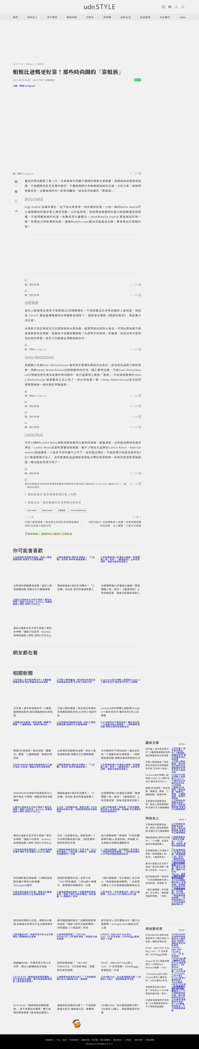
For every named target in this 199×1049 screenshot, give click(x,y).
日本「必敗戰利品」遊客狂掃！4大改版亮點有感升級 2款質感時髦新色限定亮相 (76, 839)
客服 (65, 1040)
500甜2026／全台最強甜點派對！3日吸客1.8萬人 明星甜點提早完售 (120, 1008)
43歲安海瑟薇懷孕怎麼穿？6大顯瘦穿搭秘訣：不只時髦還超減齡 (158, 1003)
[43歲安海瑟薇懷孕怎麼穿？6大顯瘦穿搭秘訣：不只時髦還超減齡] (179, 1003)
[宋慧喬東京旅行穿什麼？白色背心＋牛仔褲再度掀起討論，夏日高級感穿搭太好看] (179, 990)
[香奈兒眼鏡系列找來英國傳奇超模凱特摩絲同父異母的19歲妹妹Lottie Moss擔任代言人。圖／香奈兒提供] (83, 479)
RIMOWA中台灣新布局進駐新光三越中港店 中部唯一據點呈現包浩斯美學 (33, 796)
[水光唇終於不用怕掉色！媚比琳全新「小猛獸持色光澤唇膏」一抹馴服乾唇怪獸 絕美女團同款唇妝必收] (121, 734)
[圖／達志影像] (83, 280)
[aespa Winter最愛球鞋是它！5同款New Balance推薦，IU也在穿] (179, 964)
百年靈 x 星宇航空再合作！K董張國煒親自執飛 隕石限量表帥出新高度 (33, 711)
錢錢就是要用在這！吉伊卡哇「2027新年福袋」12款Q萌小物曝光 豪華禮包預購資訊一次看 (76, 881)
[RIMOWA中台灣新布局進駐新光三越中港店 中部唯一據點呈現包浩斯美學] (33, 777)
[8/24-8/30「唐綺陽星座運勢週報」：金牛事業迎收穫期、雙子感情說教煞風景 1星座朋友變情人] (33, 989)
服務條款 (85, 1040)
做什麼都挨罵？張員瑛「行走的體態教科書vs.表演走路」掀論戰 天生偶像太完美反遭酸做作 (120, 839)
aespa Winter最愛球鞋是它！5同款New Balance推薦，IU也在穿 (157, 965)
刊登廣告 (49, 1040)
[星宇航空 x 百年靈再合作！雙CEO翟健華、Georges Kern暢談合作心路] (121, 904)
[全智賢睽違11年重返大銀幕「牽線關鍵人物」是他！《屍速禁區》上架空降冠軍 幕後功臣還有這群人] (121, 569)
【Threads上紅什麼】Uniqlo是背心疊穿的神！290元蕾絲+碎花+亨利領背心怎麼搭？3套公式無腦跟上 (157, 980)
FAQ (58, 1040)
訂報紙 (128, 1040)
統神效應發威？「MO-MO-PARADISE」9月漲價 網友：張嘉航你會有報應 (76, 966)
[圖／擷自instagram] (77, 127)
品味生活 (125, 17)
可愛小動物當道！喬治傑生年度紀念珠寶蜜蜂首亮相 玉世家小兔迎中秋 (77, 711)
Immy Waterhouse (78, 510)
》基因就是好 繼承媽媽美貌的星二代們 (50, 494)
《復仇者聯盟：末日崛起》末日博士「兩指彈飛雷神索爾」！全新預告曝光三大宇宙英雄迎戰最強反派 (120, 881)
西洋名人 (41, 64)
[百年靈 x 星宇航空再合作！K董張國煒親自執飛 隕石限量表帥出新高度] (33, 692)
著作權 (95, 1040)
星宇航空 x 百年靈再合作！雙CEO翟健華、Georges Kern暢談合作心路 (120, 923)
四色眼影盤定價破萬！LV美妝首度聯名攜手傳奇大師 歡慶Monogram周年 (32, 881)
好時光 (90, 17)
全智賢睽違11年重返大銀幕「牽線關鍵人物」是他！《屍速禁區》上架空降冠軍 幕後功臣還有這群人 (120, 589)
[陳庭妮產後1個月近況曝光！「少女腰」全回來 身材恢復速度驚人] (77, 569)
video (182, 17)
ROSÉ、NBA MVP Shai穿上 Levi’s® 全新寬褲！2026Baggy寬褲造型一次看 (120, 966)
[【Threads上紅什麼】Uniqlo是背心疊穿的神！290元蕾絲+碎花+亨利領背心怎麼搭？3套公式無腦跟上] (179, 977)
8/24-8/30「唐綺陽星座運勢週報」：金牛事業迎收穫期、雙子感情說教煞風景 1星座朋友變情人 (32, 1008)
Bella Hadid (47, 510)
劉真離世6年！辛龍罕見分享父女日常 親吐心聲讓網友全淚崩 (32, 964)
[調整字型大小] (16, 211)
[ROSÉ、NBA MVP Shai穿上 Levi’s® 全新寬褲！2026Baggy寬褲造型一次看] (121, 946)
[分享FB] (16, 181)
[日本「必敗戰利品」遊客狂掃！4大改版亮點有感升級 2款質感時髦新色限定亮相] (77, 819)
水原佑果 (61, 510)
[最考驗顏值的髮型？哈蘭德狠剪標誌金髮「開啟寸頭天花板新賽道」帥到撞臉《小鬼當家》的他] (77, 904)
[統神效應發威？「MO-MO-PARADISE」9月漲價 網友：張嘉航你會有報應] (77, 946)
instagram (27, 173)
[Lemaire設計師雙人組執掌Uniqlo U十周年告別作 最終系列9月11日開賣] (121, 692)
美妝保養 (72, 17)
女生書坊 (165, 17)
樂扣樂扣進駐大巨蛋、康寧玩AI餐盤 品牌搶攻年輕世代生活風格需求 (33, 922)
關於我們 (139, 1040)
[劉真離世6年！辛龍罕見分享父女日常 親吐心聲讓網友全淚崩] (33, 946)
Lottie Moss (32, 510)
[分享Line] (16, 191)
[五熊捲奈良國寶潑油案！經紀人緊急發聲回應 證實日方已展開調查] (33, 569)
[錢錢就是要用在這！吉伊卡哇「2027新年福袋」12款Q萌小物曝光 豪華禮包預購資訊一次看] (77, 861)
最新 (15, 17)
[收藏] (16, 201)
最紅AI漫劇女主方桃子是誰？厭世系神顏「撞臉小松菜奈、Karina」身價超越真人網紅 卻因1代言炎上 (32, 631)
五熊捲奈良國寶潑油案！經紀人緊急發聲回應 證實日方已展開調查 (32, 587)
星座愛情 (145, 17)
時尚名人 (32, 17)
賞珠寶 (107, 17)
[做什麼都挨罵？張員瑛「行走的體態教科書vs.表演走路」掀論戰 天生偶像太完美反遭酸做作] (121, 819)
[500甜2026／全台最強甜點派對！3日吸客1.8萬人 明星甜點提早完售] (121, 989)
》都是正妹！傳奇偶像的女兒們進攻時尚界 (53, 502)
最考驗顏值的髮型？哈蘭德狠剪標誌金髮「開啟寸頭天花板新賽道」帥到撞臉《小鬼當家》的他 (76, 923)
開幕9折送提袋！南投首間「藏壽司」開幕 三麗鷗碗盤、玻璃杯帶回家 (32, 754)
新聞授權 (74, 1040)
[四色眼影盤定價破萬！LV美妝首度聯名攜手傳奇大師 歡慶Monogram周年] (33, 861)
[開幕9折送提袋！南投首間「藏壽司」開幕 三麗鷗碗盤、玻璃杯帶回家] (33, 734)
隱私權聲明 (105, 1040)
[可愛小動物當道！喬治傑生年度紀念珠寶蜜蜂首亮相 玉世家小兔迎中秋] (77, 692)
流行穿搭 (52, 17)
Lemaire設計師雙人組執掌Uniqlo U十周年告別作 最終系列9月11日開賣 (120, 711)
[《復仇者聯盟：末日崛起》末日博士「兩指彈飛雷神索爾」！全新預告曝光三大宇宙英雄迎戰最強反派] (121, 861)
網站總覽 (150, 1040)
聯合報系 (118, 1040)
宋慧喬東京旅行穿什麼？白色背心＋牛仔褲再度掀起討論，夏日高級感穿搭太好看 (157, 991)
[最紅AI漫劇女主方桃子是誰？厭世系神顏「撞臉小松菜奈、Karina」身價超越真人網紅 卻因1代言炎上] (33, 612)
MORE (182, 744)
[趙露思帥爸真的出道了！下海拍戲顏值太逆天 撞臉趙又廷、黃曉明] (77, 989)
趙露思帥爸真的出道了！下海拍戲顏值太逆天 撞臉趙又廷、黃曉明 (76, 1006)
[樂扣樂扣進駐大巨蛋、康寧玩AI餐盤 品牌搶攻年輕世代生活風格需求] (33, 904)
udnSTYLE (18, 64)
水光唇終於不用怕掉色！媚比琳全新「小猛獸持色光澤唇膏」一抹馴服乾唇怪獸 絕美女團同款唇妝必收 (120, 754)
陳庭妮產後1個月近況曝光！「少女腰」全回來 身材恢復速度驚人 (76, 587)
